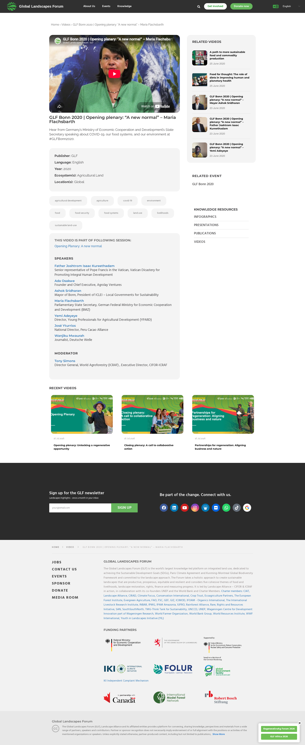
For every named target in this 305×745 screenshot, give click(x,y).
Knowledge (124, 6)
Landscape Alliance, (116, 596)
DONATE (60, 591)
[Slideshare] (205, 508)
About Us (89, 6)
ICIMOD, (181, 600)
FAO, (154, 600)
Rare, (213, 605)
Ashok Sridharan (68, 291)
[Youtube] (185, 508)
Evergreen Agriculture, (137, 600)
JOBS (57, 562)
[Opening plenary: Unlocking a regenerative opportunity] (82, 414)
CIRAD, (133, 596)
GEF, (167, 600)
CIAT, (246, 591)
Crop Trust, (197, 596)
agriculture (102, 201)
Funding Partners (120, 630)
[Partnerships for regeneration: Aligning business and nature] (223, 414)
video (70, 547)
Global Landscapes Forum (41, 6)
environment (154, 201)
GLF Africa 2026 (279, 737)
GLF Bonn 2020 (203, 184)
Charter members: (232, 591)
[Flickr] (216, 508)
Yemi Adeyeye (66, 316)
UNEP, (203, 609)
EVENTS (59, 576)
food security (82, 213)
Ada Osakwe (65, 281)
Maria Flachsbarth (69, 301)
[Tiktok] (237, 508)
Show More (219, 734)
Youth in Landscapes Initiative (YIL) (142, 618)
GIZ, (173, 600)
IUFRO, (181, 605)
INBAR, (143, 605)
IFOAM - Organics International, (206, 600)
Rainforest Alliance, (198, 605)
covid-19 (127, 201)
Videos (65, 24)
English (286, 6)
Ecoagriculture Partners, (219, 596)
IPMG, (152, 605)
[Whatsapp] (226, 508)
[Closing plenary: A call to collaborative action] (152, 414)
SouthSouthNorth (133, 609)
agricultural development (68, 201)
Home (55, 24)
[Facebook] (164, 508)
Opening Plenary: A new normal (78, 246)
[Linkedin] (174, 508)
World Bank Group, (201, 614)
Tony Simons (65, 361)
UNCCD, (193, 609)
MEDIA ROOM (65, 598)
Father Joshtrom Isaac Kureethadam (85, 266)
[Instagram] (195, 508)
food (57, 213)
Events (106, 6)
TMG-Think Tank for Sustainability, (166, 609)
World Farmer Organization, (172, 614)
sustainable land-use (66, 225)
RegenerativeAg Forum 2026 (279, 729)
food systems (111, 213)
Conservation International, (173, 596)
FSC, (161, 600)
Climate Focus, (147, 596)
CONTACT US (64, 569)
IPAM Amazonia (166, 605)
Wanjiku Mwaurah (69, 336)
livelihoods (162, 213)
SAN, (119, 609)
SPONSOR (61, 583)
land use (137, 213)
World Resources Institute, (229, 614)
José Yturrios (65, 326)
